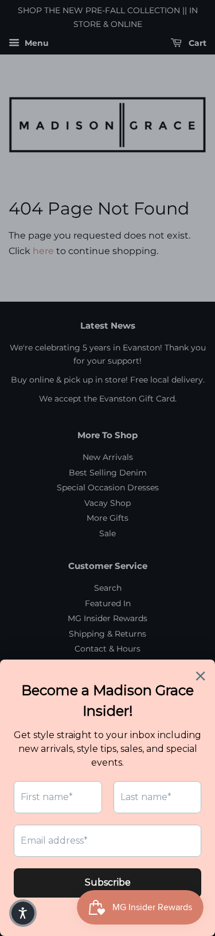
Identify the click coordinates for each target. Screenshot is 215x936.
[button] (23, 913)
